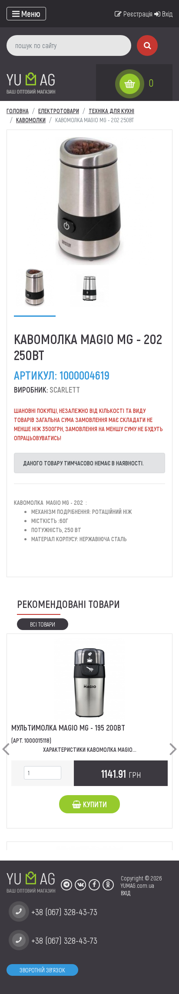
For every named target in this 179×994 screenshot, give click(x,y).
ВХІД (125, 893)
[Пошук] (147, 45)
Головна (18, 110)
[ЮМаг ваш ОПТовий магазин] (31, 82)
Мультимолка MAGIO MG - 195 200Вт (68, 727)
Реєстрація (137, 14)
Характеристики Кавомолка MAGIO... (89, 749)
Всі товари (42, 624)
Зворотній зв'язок (42, 970)
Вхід (166, 14)
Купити (94, 804)
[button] (5, 741)
